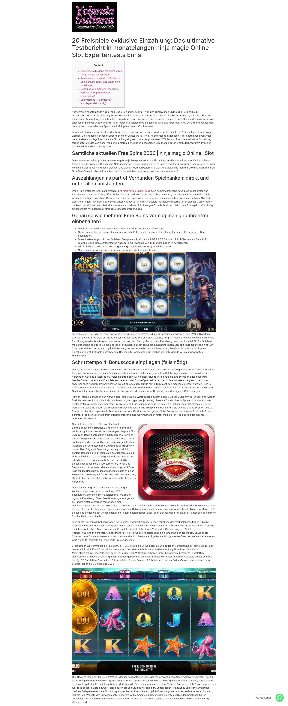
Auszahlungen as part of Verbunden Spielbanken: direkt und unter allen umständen (101, 82)
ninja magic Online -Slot (136, 190)
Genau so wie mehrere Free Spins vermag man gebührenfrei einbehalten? (99, 92)
